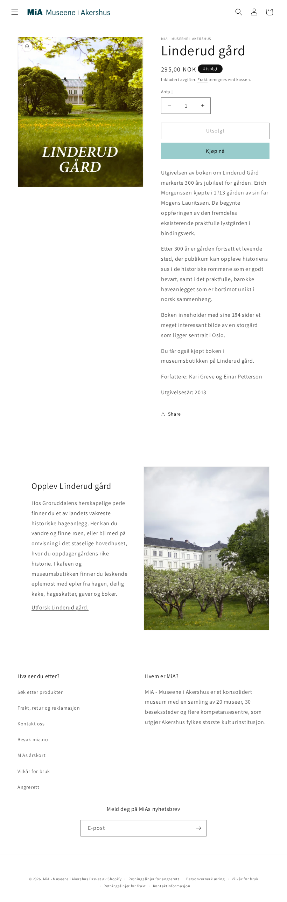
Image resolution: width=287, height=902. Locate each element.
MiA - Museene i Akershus (66, 878)
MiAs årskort (32, 755)
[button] (14, 12)
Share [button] (174, 414)
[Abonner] (198, 828)
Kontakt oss (31, 723)
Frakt (202, 79)
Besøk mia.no (33, 739)
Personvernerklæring (205, 878)
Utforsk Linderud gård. (60, 607)
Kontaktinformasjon (171, 885)
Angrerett (28, 787)
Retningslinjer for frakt (125, 885)
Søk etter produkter (40, 692)
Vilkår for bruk (34, 771)
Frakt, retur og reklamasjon (49, 708)
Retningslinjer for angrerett (154, 878)
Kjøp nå (215, 151)
